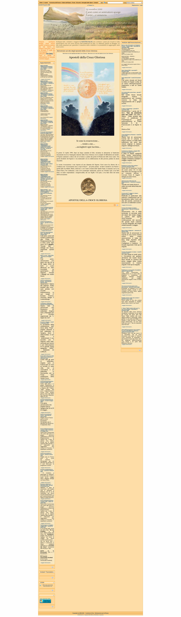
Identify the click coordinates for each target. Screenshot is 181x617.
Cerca (125, 2)
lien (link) (49, 53)
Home (90, 5)
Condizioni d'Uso (89, 613)
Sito (106, 2)
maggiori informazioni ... (46, 79)
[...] (90, 23)
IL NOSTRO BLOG (86, 42)
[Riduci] (53, 63)
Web (102, 2)
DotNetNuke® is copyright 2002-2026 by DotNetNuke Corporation (91, 614)
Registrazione (135, 5)
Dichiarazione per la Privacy (102, 613)
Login (141, 5)
